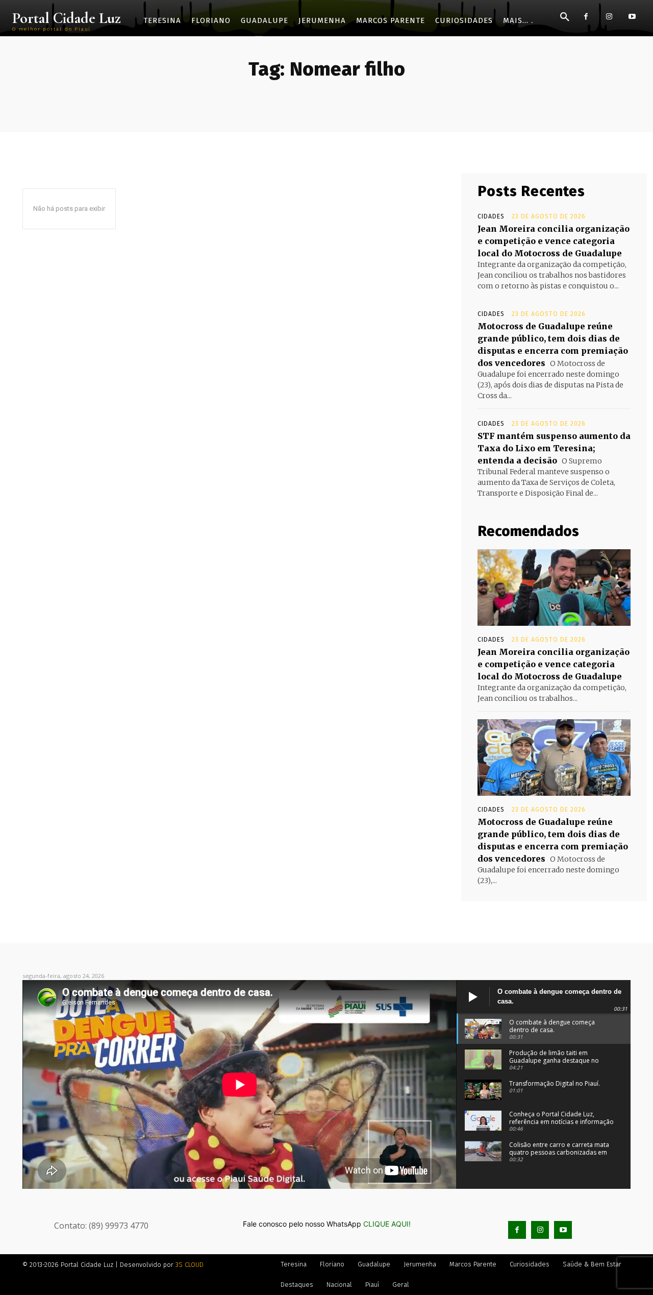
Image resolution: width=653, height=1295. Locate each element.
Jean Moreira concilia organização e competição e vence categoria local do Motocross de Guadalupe (554, 241)
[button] (564, 17)
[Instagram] (609, 17)
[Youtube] (632, 17)
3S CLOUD (189, 1264)
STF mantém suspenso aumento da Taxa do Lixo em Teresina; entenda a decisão (554, 448)
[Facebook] (586, 17)
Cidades (491, 216)
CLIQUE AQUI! (387, 1223)
